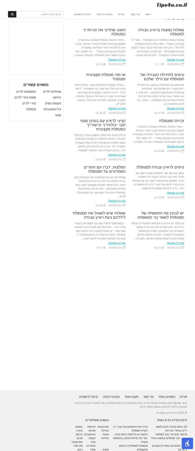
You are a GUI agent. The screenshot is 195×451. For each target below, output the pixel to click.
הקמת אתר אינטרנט (91, 442)
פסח (93, 449)
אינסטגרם (90, 434)
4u (171, 4)
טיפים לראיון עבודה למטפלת (160, 167)
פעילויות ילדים (52, 91)
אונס (58, 115)
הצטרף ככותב (104, 14)
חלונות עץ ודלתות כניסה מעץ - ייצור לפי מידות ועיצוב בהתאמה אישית (130, 438)
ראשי (148, 14)
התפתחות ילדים (26, 91)
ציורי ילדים (29, 103)
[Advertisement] (32, 48)
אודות (121, 14)
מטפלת (31, 109)
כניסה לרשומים (82, 14)
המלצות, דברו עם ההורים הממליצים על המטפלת (104, 169)
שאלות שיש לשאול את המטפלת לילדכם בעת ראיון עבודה (99, 215)
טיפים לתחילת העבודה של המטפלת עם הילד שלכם (162, 77)
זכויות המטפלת (171, 121)
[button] (187, 443)
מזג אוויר (78, 445)
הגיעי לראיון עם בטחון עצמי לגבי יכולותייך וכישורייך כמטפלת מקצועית (102, 125)
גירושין (57, 97)
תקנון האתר (131, 396)
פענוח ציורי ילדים (25, 97)
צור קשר (135, 14)
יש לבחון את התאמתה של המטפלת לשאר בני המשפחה (160, 215)
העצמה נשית (53, 103)
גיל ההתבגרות (52, 109)
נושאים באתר (166, 396)
